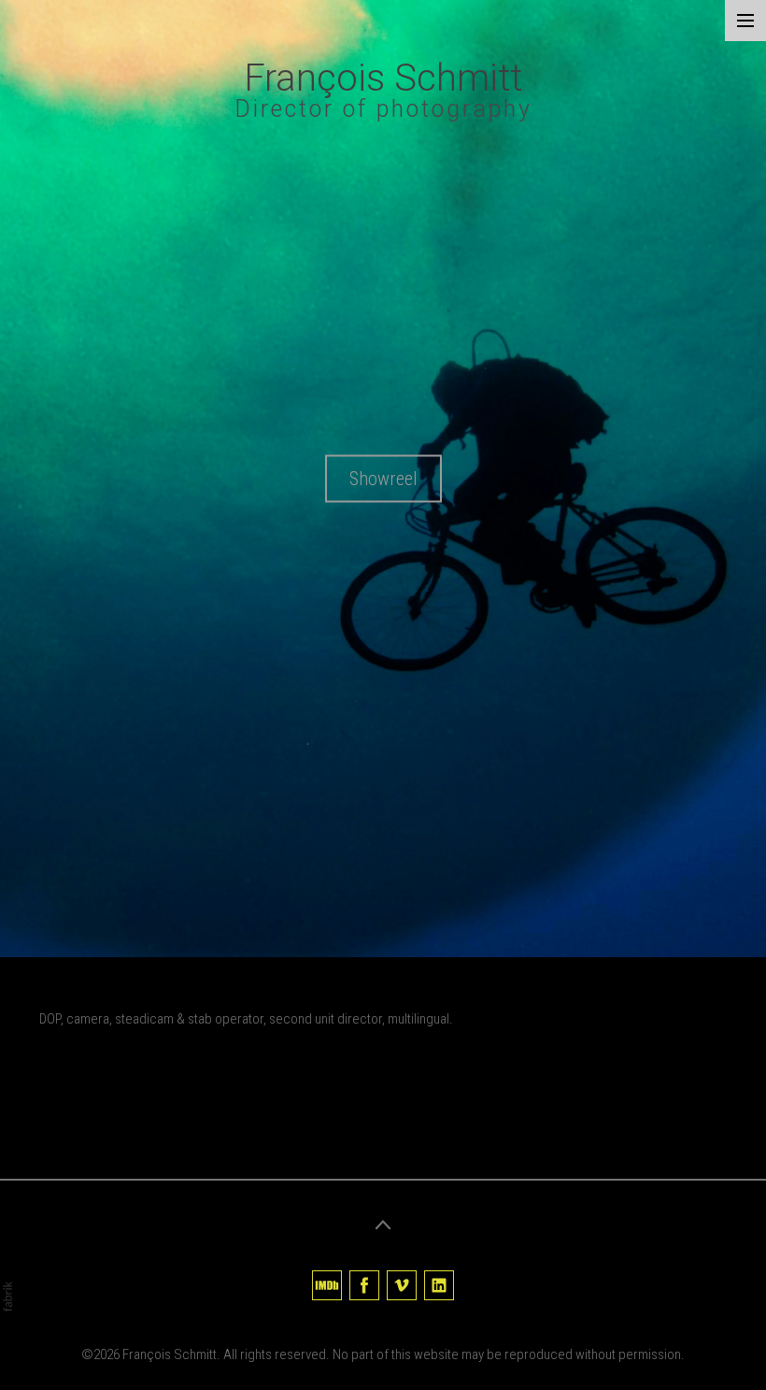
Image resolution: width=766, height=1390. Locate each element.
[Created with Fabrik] (7, 1296)
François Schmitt (169, 1354)
